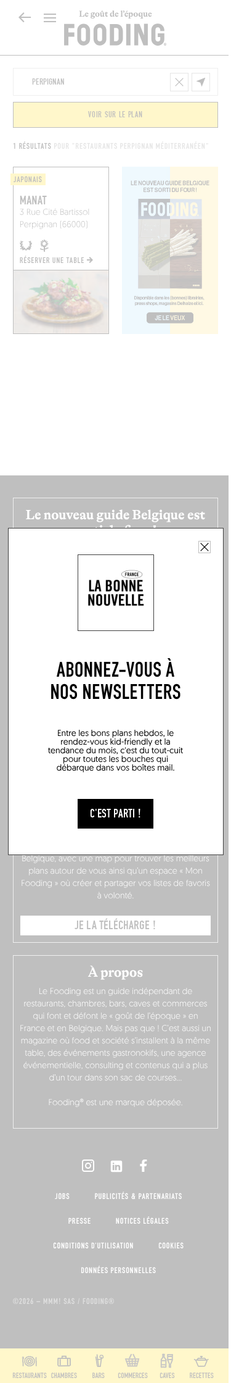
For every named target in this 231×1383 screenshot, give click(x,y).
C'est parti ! (115, 814)
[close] (204, 547)
